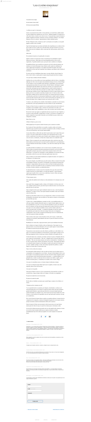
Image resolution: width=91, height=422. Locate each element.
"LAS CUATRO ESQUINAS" (45, 5)
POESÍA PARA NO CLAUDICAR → (59, 409)
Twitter (45, 317)
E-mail (31, 388)
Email (49, 317)
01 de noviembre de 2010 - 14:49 (45, 7)
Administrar (53, 419)
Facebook (41, 317)
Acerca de (37, 419)
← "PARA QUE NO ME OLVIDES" (32, 409)
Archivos (45, 419)
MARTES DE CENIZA (7, 1)
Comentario (30, 393)
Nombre (29, 384)
